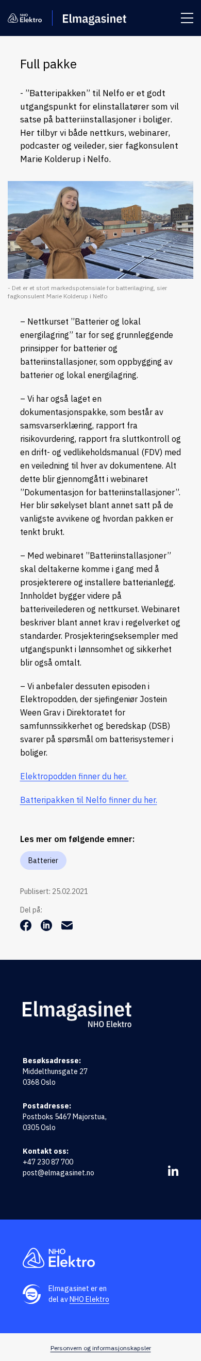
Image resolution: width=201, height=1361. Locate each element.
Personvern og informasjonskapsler (101, 1348)
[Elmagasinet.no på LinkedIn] (173, 1171)
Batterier (43, 860)
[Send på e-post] (67, 928)
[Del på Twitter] (47, 928)
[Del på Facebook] (27, 928)
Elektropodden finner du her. (74, 776)
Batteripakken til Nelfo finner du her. (88, 800)
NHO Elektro (89, 1299)
